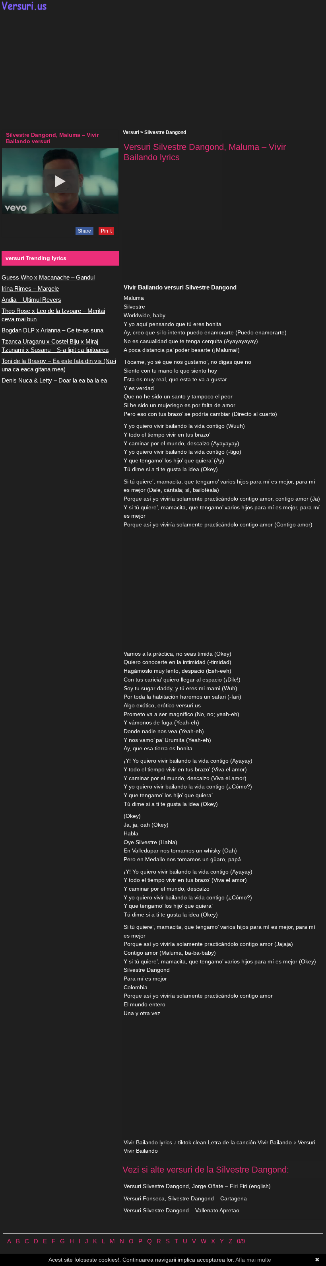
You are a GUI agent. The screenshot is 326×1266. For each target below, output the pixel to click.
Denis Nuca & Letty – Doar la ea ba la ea (54, 380)
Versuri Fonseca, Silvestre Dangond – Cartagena (185, 1198)
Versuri (131, 132)
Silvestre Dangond (165, 132)
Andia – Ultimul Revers (31, 299)
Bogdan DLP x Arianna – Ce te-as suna (52, 330)
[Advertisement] (163, 70)
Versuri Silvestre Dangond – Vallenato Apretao (181, 1210)
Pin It (106, 231)
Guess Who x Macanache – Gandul (48, 277)
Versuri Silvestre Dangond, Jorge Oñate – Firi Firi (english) (197, 1186)
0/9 (241, 1241)
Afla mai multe (253, 1259)
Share (84, 231)
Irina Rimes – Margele (30, 288)
